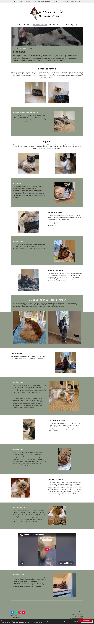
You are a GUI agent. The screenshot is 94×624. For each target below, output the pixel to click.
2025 (30, 48)
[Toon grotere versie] (35, 92)
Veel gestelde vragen (77, 614)
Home (15, 48)
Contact (81, 611)
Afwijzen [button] (76, 621)
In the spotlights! (22, 48)
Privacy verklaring (78, 616)
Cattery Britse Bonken (70, 215)
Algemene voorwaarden (76, 618)
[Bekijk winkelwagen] (76, 25)
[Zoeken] (72, 25)
